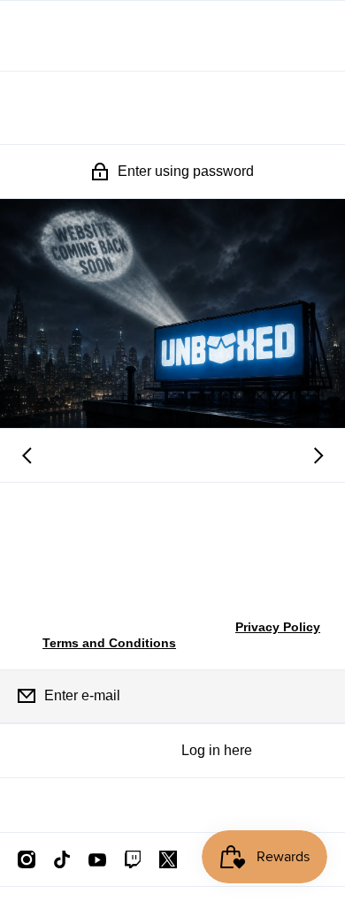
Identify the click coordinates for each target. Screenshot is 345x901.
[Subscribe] (317, 695)
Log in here (216, 750)
